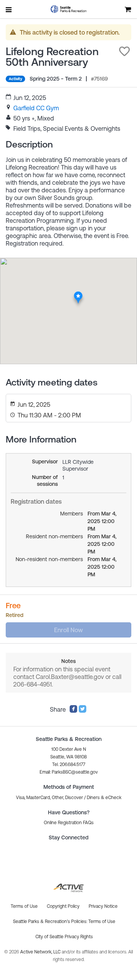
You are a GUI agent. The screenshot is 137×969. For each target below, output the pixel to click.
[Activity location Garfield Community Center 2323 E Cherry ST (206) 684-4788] (78, 293)
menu (9, 9)
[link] (36, 108)
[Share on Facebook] (73, 710)
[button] (124, 51)
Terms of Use (101, 921)
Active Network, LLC (41, 952)
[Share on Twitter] (82, 710)
